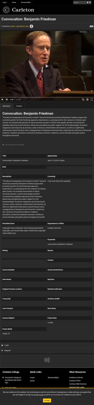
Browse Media (26, 2)
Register (7, 350)
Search (90, 2)
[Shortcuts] (91, 25)
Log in (5, 2)
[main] (47, 191)
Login (6, 345)
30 (30, 339)
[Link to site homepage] (18, 9)
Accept (47, 400)
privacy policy (39, 394)
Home (14, 2)
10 (17, 339)
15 (24, 339)
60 (37, 339)
